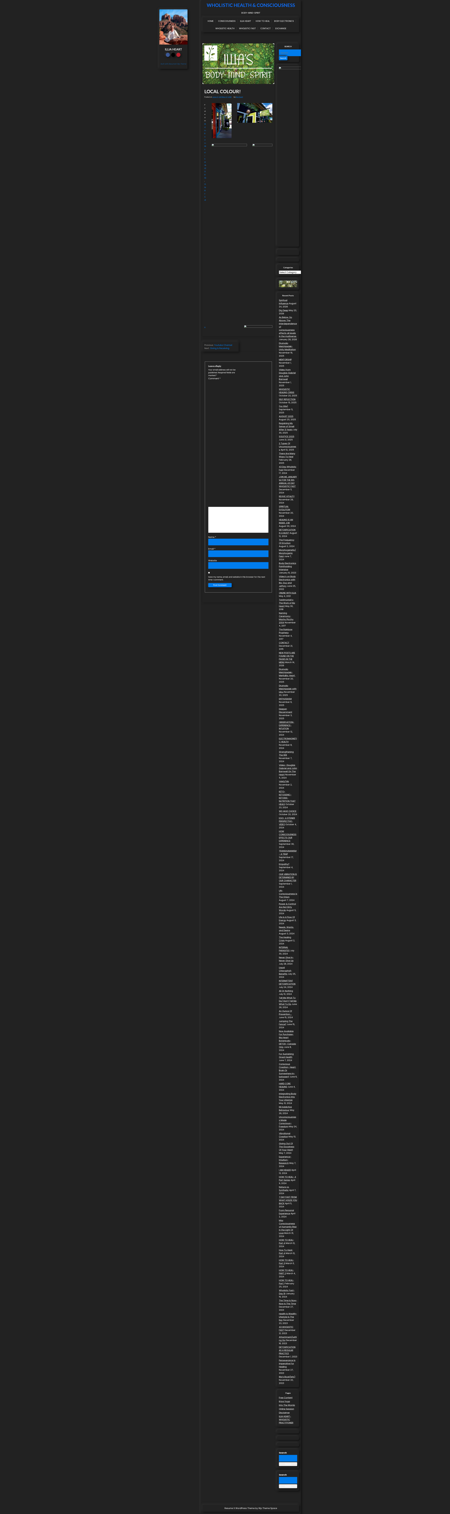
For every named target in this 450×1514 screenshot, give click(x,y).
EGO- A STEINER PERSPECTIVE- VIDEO (287, 821)
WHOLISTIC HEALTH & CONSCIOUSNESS (251, 5)
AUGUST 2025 (286, 416)
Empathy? (284, 864)
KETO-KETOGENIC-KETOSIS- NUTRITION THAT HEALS (287, 798)
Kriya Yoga (284, 1401)
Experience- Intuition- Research (285, 1160)
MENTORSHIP (285, 359)
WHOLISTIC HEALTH (224, 28)
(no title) (283, 406)
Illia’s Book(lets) (287, 1376)
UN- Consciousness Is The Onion (288, 893)
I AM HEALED (285, 1170)
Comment (214, 378)
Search (283, 1452)
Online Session (286, 1408)
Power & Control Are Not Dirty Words (287, 907)
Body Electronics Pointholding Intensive (287, 566)
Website (212, 560)
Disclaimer (284, 1412)
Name (212, 537)
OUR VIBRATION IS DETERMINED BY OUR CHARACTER (288, 877)
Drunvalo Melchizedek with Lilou (287, 688)
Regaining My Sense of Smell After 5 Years (286, 426)
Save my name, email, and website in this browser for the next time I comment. (236, 578)
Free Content (285, 1397)
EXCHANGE (280, 28)
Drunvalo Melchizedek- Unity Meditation (287, 346)
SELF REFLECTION (287, 399)
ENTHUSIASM (285, 698)
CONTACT (265, 28)
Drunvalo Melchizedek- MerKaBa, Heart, (287, 672)
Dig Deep (283, 310)
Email (211, 548)
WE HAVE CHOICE (287, 811)
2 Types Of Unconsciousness (287, 446)
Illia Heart (239, 97)
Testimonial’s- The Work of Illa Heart (287, 603)
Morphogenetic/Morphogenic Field (287, 553)
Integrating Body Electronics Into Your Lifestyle (287, 1096)
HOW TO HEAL (263, 21)
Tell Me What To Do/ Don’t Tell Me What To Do (287, 1001)
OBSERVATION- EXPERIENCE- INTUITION (286, 725)
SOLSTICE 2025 (286, 436)
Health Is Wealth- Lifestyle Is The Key (288, 1317)
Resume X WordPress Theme (240, 1508)
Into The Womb (287, 1405)
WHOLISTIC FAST (247, 28)
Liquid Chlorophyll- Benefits (285, 970)
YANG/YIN (284, 781)
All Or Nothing (286, 990)
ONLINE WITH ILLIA (287, 592)
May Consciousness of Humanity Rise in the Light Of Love (287, 1227)
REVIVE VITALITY (286, 496)
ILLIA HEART (245, 21)
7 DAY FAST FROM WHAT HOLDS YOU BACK (288, 1200)
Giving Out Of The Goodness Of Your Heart (286, 1146)
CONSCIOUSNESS (227, 21)
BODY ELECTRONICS (284, 21)
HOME (211, 21)
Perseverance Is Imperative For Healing (287, 1363)
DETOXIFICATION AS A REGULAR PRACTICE (287, 1350)
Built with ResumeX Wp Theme (173, 64)
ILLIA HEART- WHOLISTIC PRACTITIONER (286, 1419)
